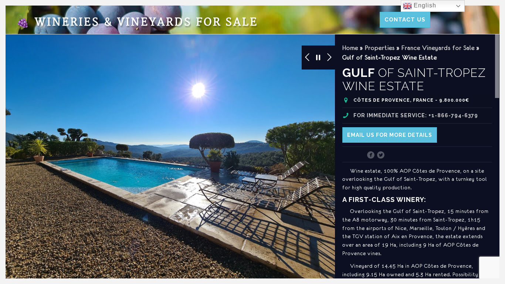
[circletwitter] (381, 155)
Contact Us (405, 19)
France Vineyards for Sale (438, 47)
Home (350, 47)
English (424, 5)
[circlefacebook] (371, 155)
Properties (380, 47)
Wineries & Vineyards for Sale (137, 22)
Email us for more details (389, 135)
